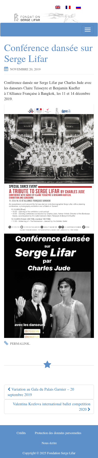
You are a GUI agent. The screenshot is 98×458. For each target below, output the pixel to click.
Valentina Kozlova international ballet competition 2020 (51, 406)
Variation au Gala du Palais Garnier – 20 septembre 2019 (41, 392)
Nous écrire (49, 443)
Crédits (21, 433)
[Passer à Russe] (78, 7)
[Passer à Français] (68, 7)
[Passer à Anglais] (58, 7)
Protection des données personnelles (58, 433)
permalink (19, 343)
